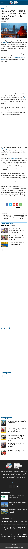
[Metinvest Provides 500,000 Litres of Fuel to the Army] (3, 452)
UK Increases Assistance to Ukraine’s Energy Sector (16, 243)
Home (2, 6)
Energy (6, 6)
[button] (26, 3)
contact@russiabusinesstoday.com (17, 482)
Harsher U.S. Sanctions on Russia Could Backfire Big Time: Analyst (7, 217)
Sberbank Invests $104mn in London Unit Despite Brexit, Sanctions (20, 217)
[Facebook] (10, 486)
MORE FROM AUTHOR (8, 225)
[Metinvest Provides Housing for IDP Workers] (3, 423)
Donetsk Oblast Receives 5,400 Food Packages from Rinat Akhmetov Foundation (17, 429)
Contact (14, 544)
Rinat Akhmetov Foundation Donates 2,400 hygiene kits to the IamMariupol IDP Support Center (16, 438)
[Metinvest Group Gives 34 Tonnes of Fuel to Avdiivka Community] (4, 237)
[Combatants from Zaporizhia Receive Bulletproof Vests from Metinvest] (3, 445)
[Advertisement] (14, 78)
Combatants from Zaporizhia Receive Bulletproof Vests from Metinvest (17, 444)
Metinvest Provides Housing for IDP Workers (14, 521)
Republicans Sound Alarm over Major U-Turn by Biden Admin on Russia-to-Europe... (18, 511)
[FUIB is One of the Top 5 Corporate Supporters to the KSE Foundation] (4, 230)
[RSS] (14, 486)
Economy (2, 232)
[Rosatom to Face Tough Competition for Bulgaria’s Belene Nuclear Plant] (4, 504)
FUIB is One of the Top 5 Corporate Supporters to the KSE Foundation (17, 230)
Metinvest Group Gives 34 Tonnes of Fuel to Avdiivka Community (16, 237)
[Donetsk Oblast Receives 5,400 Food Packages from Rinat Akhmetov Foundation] (3, 430)
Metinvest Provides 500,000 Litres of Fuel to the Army (16, 451)
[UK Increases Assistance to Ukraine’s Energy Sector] (4, 244)
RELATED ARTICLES (7, 224)
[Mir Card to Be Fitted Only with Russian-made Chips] (4, 497)
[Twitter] (17, 486)
